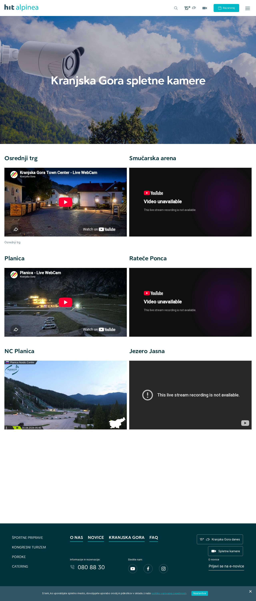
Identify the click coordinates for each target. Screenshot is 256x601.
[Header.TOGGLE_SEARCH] (175, 7)
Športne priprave (27, 537)
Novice (96, 537)
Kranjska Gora (127, 537)
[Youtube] (132, 568)
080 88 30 (91, 567)
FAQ (153, 537)
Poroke (19, 557)
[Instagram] (163, 568)
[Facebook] (148, 568)
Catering (20, 566)
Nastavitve (199, 593)
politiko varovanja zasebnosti (169, 593)
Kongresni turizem (29, 547)
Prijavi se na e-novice (226, 566)
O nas (76, 537)
